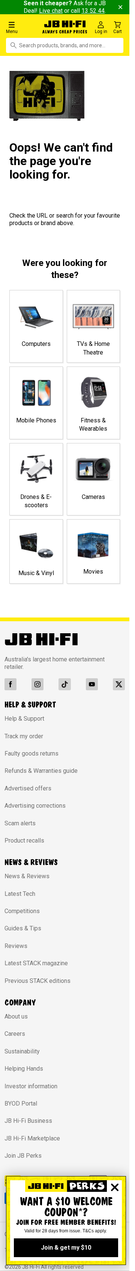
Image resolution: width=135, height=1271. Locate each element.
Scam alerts (20, 823)
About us (16, 1016)
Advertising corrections (35, 805)
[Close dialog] (114, 1187)
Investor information (30, 1086)
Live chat (51, 10)
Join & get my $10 (66, 1247)
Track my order (23, 736)
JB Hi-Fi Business (28, 1120)
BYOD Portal (20, 1103)
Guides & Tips (22, 928)
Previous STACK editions (37, 980)
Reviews (15, 945)
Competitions (22, 911)
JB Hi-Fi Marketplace (32, 1138)
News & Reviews (27, 876)
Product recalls (24, 840)
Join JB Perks (23, 1155)
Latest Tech (19, 893)
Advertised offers (27, 788)
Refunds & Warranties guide (41, 770)
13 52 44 (93, 10)
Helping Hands (23, 1068)
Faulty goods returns (31, 753)
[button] (22, 27)
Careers (14, 1033)
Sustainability (22, 1051)
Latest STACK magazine (36, 963)
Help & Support (24, 718)
